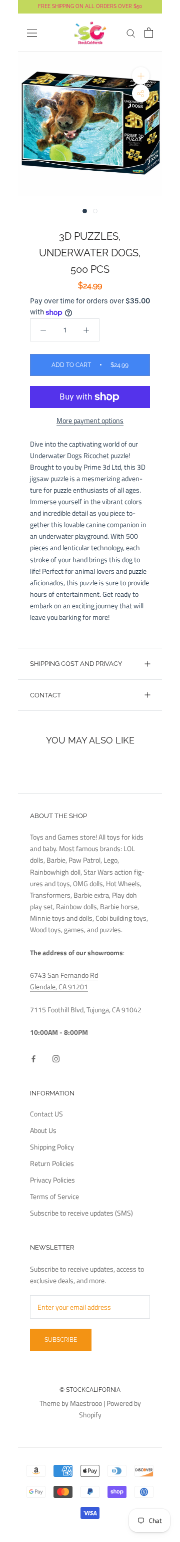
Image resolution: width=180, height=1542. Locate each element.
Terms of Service (54, 1196)
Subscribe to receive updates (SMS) (81, 1213)
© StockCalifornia (90, 1389)
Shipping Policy (52, 1146)
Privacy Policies (52, 1180)
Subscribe (60, 1339)
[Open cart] (148, 33)
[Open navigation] (32, 33)
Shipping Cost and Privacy (76, 663)
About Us (43, 1130)
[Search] (131, 33)
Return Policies (52, 1163)
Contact (45, 695)
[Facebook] (33, 1058)
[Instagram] (56, 1058)
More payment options (90, 420)
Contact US (46, 1113)
